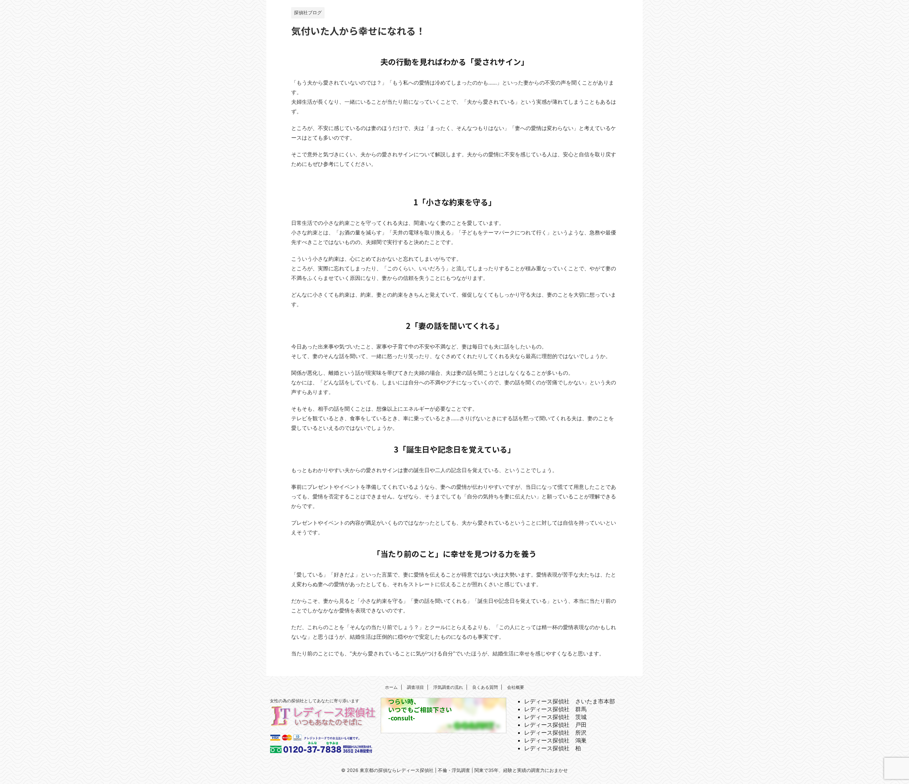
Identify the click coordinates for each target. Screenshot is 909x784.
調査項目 (415, 687)
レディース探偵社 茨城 (555, 716)
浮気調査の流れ (448, 687)
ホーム (391, 687)
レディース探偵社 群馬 (555, 709)
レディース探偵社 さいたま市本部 (569, 701)
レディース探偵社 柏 (552, 748)
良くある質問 (485, 687)
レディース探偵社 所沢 (555, 732)
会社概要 (515, 687)
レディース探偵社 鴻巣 (555, 740)
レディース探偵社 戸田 (555, 724)
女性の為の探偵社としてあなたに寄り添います (314, 700)
